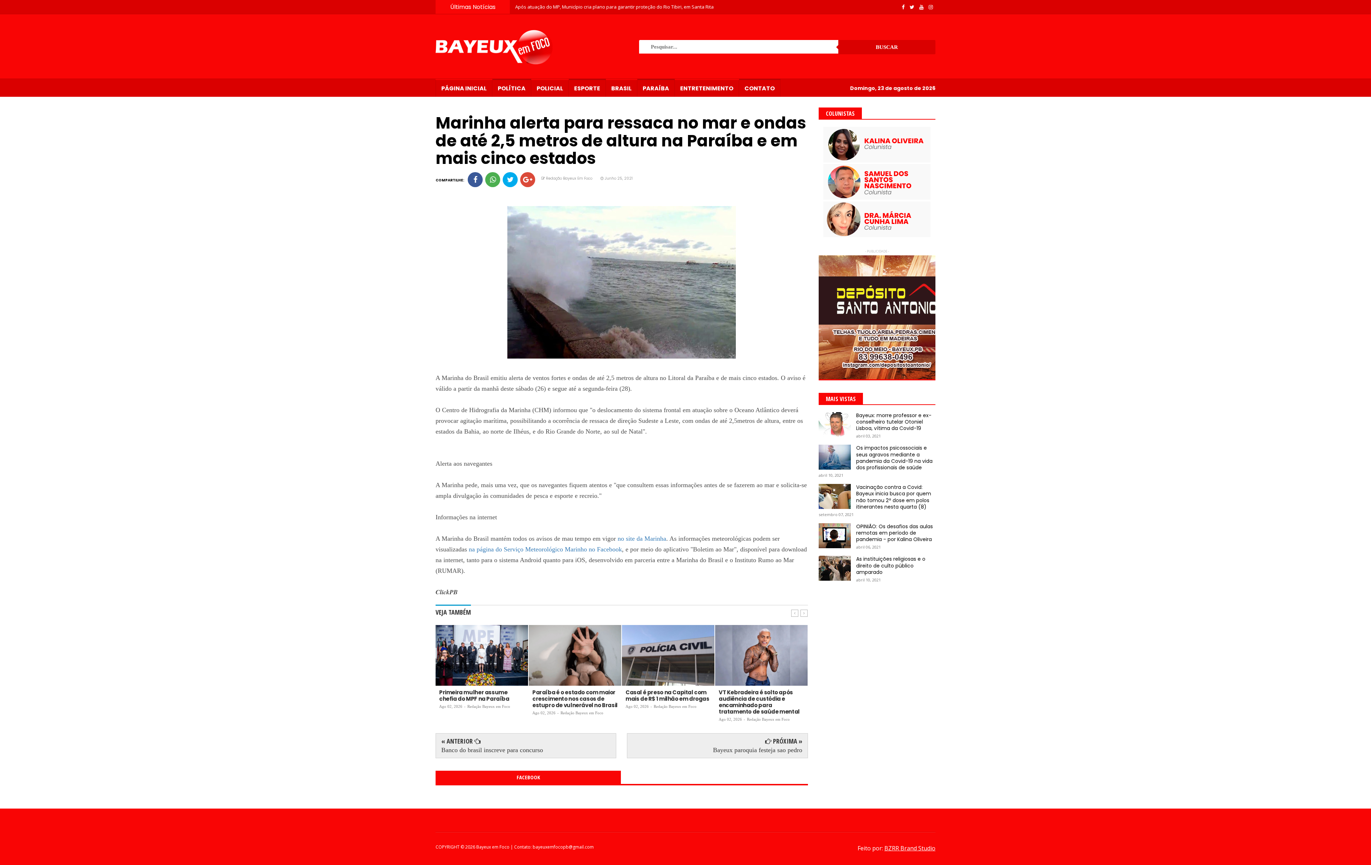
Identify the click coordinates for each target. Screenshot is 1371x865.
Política (512, 88)
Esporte (587, 88)
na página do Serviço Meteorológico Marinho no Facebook (545, 549)
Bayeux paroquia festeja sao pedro (757, 750)
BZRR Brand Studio (909, 848)
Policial (550, 88)
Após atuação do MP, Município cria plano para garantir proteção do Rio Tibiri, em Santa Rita (614, 7)
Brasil (621, 88)
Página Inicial (464, 88)
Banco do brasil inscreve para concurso (492, 750)
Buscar (887, 47)
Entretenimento (706, 88)
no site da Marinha (642, 538)
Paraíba (656, 88)
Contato (759, 88)
